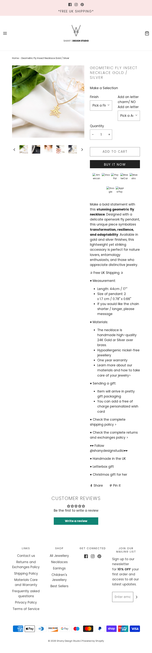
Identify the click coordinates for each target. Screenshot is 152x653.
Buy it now (115, 164)
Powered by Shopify (93, 640)
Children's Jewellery (59, 577)
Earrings (59, 568)
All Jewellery (59, 555)
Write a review (76, 521)
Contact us (26, 555)
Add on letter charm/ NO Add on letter (128, 102)
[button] (14, 149)
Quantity (97, 126)
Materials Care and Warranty (26, 582)
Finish (94, 97)
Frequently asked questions (26, 593)
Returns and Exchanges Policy (26, 564)
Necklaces (59, 562)
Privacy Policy (26, 602)
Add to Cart (115, 151)
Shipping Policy (26, 573)
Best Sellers (59, 586)
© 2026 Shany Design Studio (64, 640)
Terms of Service (26, 609)
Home (15, 58)
